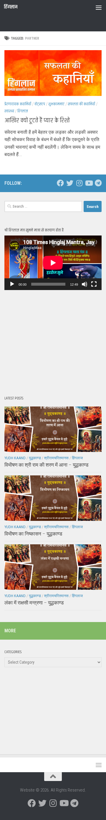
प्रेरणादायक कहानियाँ (17, 104)
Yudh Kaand (15, 458)
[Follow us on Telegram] (98, 183)
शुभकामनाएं (56, 104)
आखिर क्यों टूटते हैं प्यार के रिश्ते (37, 121)
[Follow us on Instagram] (79, 183)
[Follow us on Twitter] (69, 183)
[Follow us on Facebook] (60, 183)
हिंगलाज (10, 7)
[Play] (12, 284)
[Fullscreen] (94, 284)
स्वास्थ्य (9, 111)
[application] (53, 263)
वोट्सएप (39, 104)
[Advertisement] (55, 22)
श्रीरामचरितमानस (56, 458)
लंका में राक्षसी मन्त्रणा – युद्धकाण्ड (34, 603)
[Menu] (98, 7)
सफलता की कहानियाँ (81, 104)
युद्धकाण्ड (35, 458)
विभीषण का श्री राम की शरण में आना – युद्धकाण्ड (46, 465)
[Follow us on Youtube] (88, 183)
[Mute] (84, 284)
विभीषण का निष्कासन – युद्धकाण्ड (33, 534)
